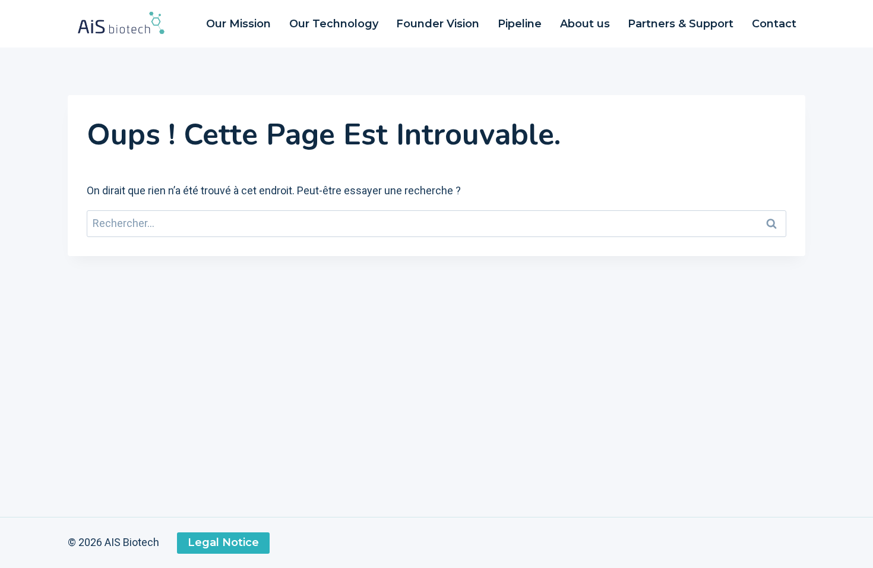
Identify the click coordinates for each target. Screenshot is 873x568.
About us (585, 23)
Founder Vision (437, 23)
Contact (774, 23)
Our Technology (333, 23)
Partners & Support (680, 23)
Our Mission (238, 23)
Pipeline (520, 23)
